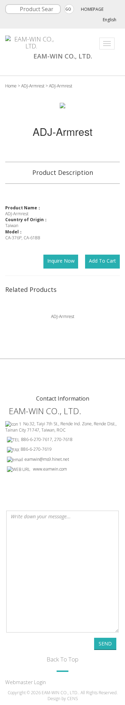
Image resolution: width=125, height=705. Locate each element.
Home (11, 86)
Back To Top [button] (62, 659)
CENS (72, 699)
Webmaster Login (25, 682)
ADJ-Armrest (33, 86)
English (109, 20)
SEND (105, 643)
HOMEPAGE (92, 9)
